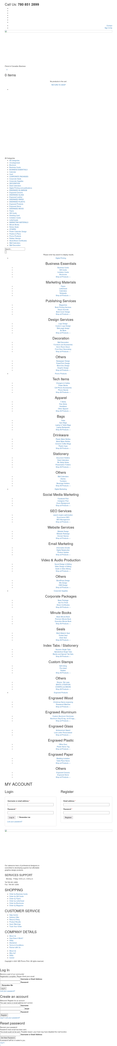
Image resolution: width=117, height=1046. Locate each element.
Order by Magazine (16, 905)
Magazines (63, 305)
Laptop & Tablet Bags (63, 425)
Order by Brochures (16, 903)
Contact (109, 25)
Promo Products (15, 236)
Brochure (12, 165)
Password (12, 809)
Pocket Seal (63, 635)
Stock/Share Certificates (18, 240)
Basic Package (63, 600)
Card (11, 174)
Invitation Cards (15, 218)
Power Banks (63, 385)
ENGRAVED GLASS (16, 195)
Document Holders (63, 458)
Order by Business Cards (18, 894)
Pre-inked (63, 668)
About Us (12, 936)
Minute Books (14, 224)
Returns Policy (14, 919)
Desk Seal (63, 637)
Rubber (63, 670)
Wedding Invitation (63, 758)
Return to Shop (58, 85)
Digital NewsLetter (63, 550)
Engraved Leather (15, 197)
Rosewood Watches (63, 704)
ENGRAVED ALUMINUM (18, 190)
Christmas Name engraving (63, 702)
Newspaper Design (63, 361)
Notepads (63, 293)
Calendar (12, 172)
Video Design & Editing (63, 566)
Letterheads (13, 220)
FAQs (11, 940)
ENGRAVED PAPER (16, 199)
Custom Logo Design (63, 326)
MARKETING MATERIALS (18, 222)
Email (27, 1009)
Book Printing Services (63, 307)
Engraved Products (16, 204)
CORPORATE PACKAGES (18, 176)
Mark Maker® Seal (63, 633)
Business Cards (15, 167)
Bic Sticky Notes (63, 462)
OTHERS (12, 229)
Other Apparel (63, 408)
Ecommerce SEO (63, 517)
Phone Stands (63, 390)
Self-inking (63, 666)
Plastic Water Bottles (63, 439)
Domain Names (63, 536)
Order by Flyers (15, 898)
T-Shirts (63, 402)
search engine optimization (63, 515)
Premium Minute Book (63, 619)
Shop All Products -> (63, 392)
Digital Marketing (61, 489)
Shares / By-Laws (63, 682)
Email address (69, 801)
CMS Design (63, 585)
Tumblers (63, 481)
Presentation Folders (63, 464)
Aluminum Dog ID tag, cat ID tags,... (63, 718)
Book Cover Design (63, 312)
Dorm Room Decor (63, 347)
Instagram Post (63, 501)
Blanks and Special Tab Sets (63, 654)
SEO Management (63, 519)
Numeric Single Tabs (63, 649)
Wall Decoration (15, 245)
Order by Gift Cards (16, 896)
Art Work (63, 330)
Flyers (11, 211)
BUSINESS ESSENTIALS (18, 169)
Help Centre (13, 915)
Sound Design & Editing (63, 564)
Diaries (63, 479)
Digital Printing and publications (20, 188)
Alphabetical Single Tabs (63, 652)
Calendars (63, 291)
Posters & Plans (15, 234)
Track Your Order (15, 926)
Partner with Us (14, 947)
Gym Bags (63, 423)
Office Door (63, 744)
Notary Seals (14, 227)
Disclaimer (13, 943)
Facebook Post (63, 498)
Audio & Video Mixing (63, 569)
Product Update (63, 552)
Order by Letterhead (16, 901)
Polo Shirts (63, 404)
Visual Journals (63, 309)
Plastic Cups (63, 446)
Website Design (63, 531)
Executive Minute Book (63, 621)
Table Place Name (63, 761)
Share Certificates (63, 605)
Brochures (63, 274)
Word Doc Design (63, 365)
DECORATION (14, 183)
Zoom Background (63, 503)
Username (24, 1005)
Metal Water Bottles (63, 441)
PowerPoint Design (63, 363)
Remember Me (7, 985)
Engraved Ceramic (16, 192)
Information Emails (63, 548)
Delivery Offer (14, 917)
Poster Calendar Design (18, 231)
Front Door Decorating (63, 349)
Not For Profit (63, 602)
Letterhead (63, 288)
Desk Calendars (15, 185)
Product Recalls (15, 922)
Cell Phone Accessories (63, 387)
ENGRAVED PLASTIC (17, 202)
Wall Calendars (14, 243)
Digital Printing (61, 258)
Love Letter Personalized (63, 732)
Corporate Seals (15, 179)
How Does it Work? (16, 938)
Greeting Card (14, 215)
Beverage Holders (63, 483)
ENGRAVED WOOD (16, 208)
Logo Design (63, 323)
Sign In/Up (108, 28)
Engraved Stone (15, 206)
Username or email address (19, 801)
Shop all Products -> (63, 277)
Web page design (63, 328)
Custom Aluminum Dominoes (63, 716)
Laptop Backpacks (63, 427)
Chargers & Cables (63, 383)
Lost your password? (14, 821)
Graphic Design (63, 368)
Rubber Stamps (15, 238)
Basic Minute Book (63, 617)
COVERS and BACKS (63, 687)
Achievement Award (63, 730)
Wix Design (63, 583)
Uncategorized (14, 163)
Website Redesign (63, 533)
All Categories (14, 160)
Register (68, 817)
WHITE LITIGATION (63, 684)
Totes (63, 420)
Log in (11, 817)
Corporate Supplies (16, 181)
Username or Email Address (31, 979)
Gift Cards (13, 213)
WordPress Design (63, 580)
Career (11, 958)
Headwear (63, 406)
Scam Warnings (15, 924)
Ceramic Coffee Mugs (63, 444)
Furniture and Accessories (63, 344)
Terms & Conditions (16, 945)
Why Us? (12, 953)
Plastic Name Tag (63, 746)
